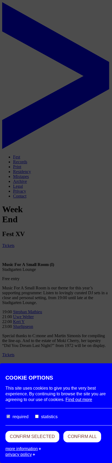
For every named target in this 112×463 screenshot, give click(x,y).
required (21, 416)
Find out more (79, 399)
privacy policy (18, 454)
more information (21, 448)
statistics (49, 416)
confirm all (82, 436)
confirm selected (32, 436)
